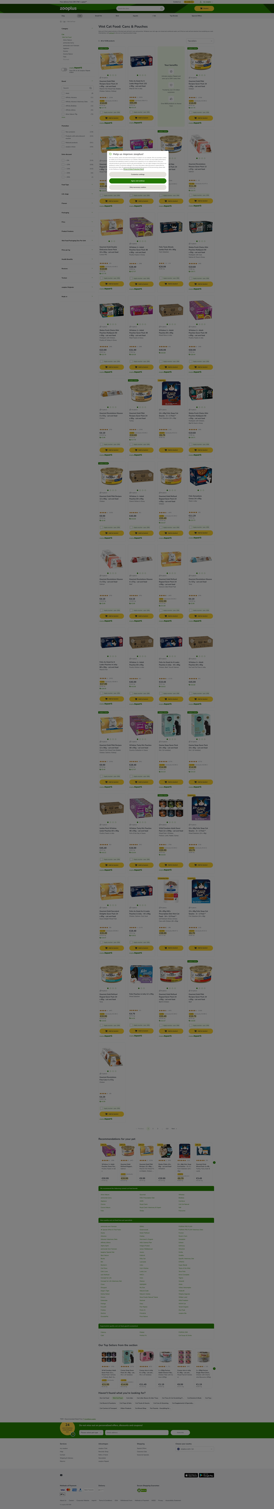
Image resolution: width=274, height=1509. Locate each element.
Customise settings (137, 174)
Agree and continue (138, 181)
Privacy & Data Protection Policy (134, 169)
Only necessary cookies (138, 187)
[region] (138, 171)
